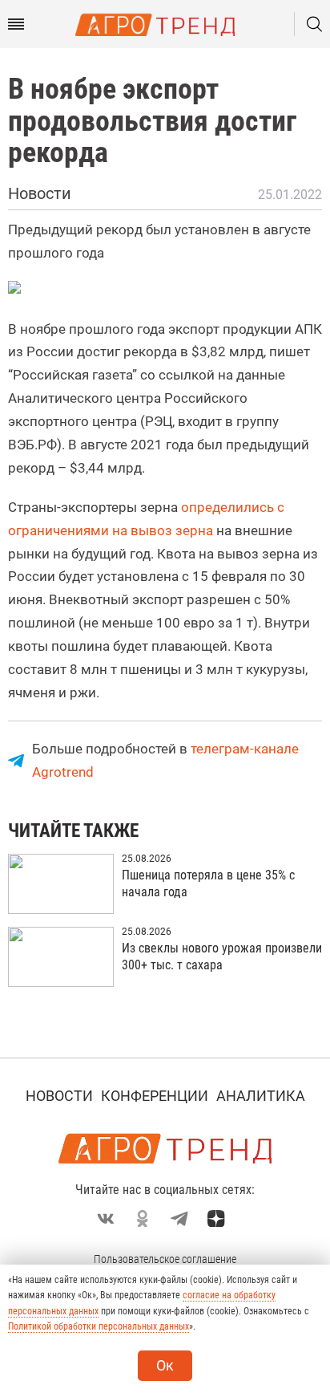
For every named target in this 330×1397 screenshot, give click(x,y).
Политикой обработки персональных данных (98, 1326)
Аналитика (260, 1095)
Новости (59, 1095)
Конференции (154, 1095)
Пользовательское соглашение (165, 1259)
